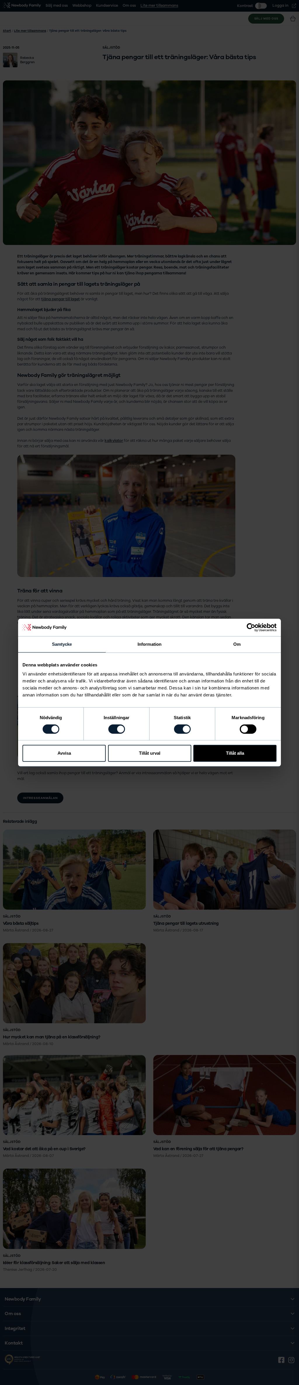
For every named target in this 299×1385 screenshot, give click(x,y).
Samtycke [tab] (62, 644)
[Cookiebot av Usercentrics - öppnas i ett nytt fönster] (251, 627)
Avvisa (64, 753)
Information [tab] (149, 644)
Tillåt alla (235, 753)
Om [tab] (237, 644)
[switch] (116, 729)
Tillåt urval (149, 753)
